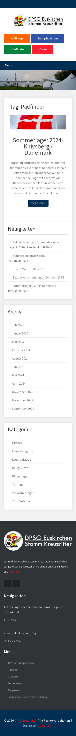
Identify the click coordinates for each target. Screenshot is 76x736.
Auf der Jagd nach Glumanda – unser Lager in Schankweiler (33, 609)
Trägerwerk (14, 690)
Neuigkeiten (20, 468)
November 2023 (22, 392)
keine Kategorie (22, 451)
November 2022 (22, 400)
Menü (8, 65)
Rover (43, 49)
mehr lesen (38, 203)
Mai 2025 (18, 342)
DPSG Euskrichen (25, 721)
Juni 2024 (18, 367)
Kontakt (12, 669)
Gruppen (13, 676)
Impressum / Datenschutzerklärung (27, 697)
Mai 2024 (18, 375)
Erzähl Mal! (20, 269)
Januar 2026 (20, 333)
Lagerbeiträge (21, 459)
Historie (17, 443)
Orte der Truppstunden (21, 663)
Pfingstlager (20, 476)
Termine (17, 485)
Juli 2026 (18, 325)
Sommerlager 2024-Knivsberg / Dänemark (38, 146)
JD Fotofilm (45, 726)
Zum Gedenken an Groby (29, 256)
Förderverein (15, 683)
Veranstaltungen (23, 493)
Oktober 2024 (21, 350)
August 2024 (20, 358)
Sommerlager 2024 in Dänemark (34, 286)
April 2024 (19, 384)
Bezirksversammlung (27, 277)
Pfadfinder (18, 49)
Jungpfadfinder (47, 38)
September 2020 (23, 409)
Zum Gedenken (22, 501)
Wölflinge (17, 38)
